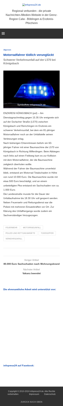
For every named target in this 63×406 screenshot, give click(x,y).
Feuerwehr (11, 228)
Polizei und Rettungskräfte (20, 233)
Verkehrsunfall (14, 239)
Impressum (34, 394)
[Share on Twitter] (31, 252)
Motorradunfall (32, 228)
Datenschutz (50, 394)
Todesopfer (47, 233)
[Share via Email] (34, 252)
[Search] (59, 33)
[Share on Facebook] (28, 252)
